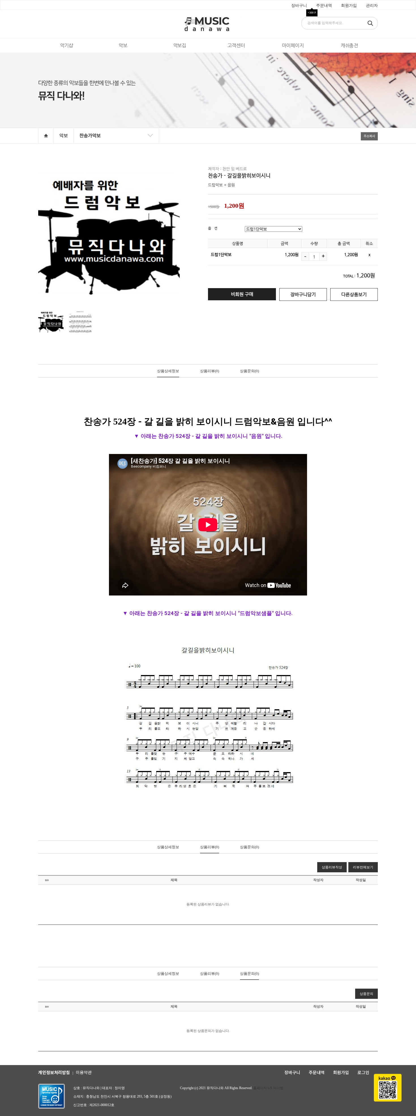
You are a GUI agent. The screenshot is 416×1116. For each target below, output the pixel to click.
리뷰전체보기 (363, 867)
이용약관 (84, 1072)
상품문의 (249, 371)
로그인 (363, 1072)
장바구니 (299, 5)
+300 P (312, 12)
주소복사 (369, 136)
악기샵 (66, 45)
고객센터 (236, 45)
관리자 (372, 5)
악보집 (179, 45)
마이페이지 (293, 45)
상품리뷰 (209, 371)
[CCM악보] (116, 143)
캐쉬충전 (349, 45)
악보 (123, 45)
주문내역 (324, 5)
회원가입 (349, 5)
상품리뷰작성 (332, 867)
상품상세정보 (168, 371)
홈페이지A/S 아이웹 (268, 1088)
